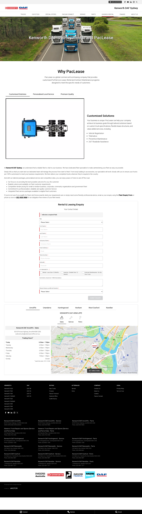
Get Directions (94, 371)
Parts (93, 14)
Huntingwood (63, 308)
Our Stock (35, 14)
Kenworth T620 (8, 399)
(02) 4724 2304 (12, 435)
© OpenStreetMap (132, 372)
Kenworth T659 (8, 404)
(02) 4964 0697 (12, 458)
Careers (96, 393)
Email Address (43, 248)
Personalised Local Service (43, 94)
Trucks (23, 14)
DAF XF (29, 393)
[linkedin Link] (131, 2)
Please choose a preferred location (49, 288)
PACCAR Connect (68, 14)
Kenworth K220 (8, 388)
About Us (134, 14)
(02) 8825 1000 (12, 442)
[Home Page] (16, 8)
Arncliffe (32, 308)
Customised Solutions (17, 94)
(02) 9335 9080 (46, 425)
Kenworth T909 (8, 406)
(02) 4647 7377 (12, 465)
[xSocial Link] (136, 2)
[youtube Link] (128, 2)
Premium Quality (67, 94)
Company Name (44, 240)
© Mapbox (124, 372)
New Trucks (52, 388)
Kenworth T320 (8, 391)
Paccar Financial (54, 393)
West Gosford (94, 308)
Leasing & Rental (108, 14)
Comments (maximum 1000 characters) (50, 278)
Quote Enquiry (53, 399)
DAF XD (29, 391)
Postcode (42, 262)
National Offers (53, 396)
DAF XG (29, 396)
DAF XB (29, 388)
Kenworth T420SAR (9, 396)
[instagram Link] (134, 2)
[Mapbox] (56, 372)
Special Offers (50, 14)
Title (40, 219)
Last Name (42, 233)
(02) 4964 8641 (12, 450)
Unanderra (47, 308)
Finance (122, 14)
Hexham (78, 308)
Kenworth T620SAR (9, 401)
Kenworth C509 (8, 409)
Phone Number (43, 255)
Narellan (109, 308)
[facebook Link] (125, 2)
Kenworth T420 (8, 393)
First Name (42, 226)
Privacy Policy (120, 388)
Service (82, 14)
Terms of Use (120, 391)
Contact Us (97, 388)
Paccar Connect (98, 396)
